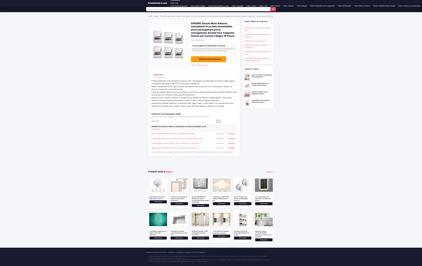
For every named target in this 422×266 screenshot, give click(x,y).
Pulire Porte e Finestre (362, 6)
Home (150, 16)
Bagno (156, 16)
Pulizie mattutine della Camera (384, 6)
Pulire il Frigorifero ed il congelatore (322, 6)
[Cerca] (273, 9)
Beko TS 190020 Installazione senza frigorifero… (262, 76)
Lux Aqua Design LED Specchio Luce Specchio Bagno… (263, 198)
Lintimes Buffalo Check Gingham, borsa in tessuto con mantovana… (175, 143)
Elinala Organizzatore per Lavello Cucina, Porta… (260, 84)
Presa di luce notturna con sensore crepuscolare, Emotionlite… (179, 198)
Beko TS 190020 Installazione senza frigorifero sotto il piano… (173, 134)
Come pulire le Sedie (197, 6)
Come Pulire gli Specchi (178, 6)
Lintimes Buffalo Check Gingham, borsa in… (260, 93)
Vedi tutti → (270, 172)
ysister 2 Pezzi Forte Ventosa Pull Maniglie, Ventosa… (241, 198)
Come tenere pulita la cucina (218, 6)
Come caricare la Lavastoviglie (409, 6)
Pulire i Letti (263, 6)
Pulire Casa (174, 3)
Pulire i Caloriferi (237, 6)
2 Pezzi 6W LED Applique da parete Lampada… (221, 232)
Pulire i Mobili (275, 6)
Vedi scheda (158, 201)
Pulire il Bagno (302, 6)
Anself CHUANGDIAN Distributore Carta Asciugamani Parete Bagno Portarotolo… (200, 199)
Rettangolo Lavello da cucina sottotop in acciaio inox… (179, 233)
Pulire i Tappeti (288, 6)
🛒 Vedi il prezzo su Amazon (208, 59)
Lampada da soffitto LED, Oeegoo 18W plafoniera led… (221, 198)
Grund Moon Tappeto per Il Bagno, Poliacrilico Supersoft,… (157, 233)
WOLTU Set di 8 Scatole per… (255, 41)
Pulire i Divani (251, 6)
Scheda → (232, 134)
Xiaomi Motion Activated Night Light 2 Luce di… (157, 198)
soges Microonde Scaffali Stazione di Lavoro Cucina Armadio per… (175, 148)
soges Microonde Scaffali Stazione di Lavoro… (260, 101)
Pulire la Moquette (344, 6)
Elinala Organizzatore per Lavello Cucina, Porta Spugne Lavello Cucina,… (177, 138)
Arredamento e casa (158, 3)
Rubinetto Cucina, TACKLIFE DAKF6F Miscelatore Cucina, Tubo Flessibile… (263, 233)
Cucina (205, 65)
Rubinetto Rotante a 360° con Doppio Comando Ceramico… (200, 233)
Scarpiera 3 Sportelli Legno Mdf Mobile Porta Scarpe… (241, 233)
